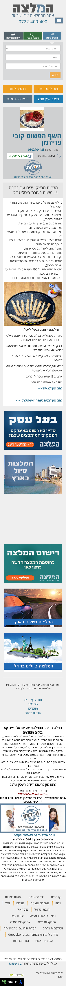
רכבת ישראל (42, 909)
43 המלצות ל (45, 177)
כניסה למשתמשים (48, 89)
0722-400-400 (33, 21)
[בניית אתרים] (16, 973)
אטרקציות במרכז (20, 922)
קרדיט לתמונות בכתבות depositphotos (33, 934)
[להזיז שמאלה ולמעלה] (3, 981)
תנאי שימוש (16, 963)
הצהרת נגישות (44, 941)
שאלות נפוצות (13, 897)
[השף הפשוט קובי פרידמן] (32, 119)
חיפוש (55, 75)
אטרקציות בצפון (46, 922)
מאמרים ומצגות (39, 903)
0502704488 (36, 150)
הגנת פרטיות (21, 941)
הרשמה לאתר (17, 89)
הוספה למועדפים (46, 155)
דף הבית (56, 897)
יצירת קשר (17, 916)
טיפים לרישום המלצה (43, 916)
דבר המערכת (37, 897)
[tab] (52, 35)
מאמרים (33, 708)
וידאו (58, 903)
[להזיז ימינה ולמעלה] (5, 981)
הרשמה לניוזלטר (17, 99)
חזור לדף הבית (33, 699)
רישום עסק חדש (48, 99)
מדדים (20, 903)
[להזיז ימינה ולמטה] (5, 983)
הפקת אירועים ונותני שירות (19, 928)
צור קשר (33, 704)
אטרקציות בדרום (53, 928)
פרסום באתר (33, 713)
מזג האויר (22, 909)
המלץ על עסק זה (18, 155)
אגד (7, 903)
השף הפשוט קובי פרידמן (37, 139)
